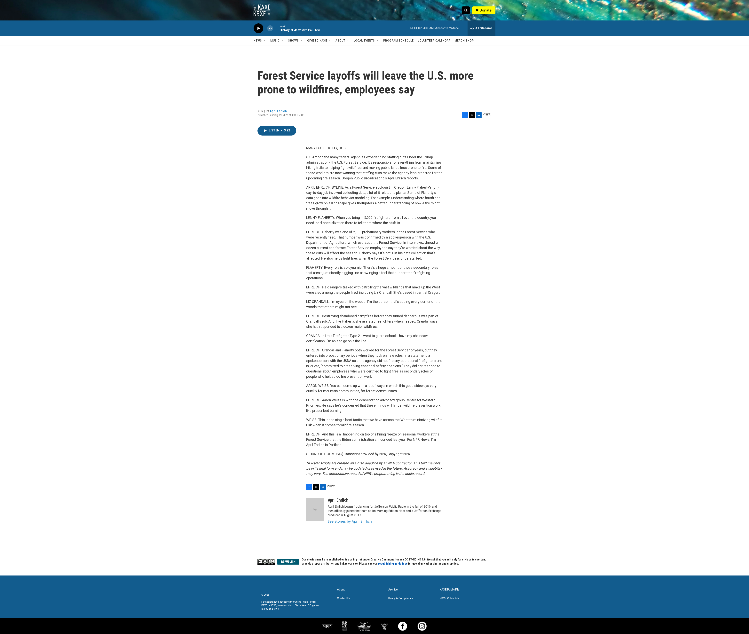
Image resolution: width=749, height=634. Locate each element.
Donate (485, 10)
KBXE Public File (449, 598)
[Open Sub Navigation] (264, 40)
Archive (393, 589)
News (258, 40)
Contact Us (344, 598)
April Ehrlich (278, 111)
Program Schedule (398, 40)
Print (487, 114)
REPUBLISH (288, 561)
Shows (293, 40)
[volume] (270, 28)
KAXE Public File (449, 589)
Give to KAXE (317, 40)
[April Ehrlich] (315, 509)
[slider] (276, 28)
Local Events (364, 40)
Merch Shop (464, 40)
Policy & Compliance (400, 598)
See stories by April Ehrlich (350, 521)
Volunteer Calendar (434, 40)
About (340, 40)
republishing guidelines (393, 563)
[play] (258, 28)
